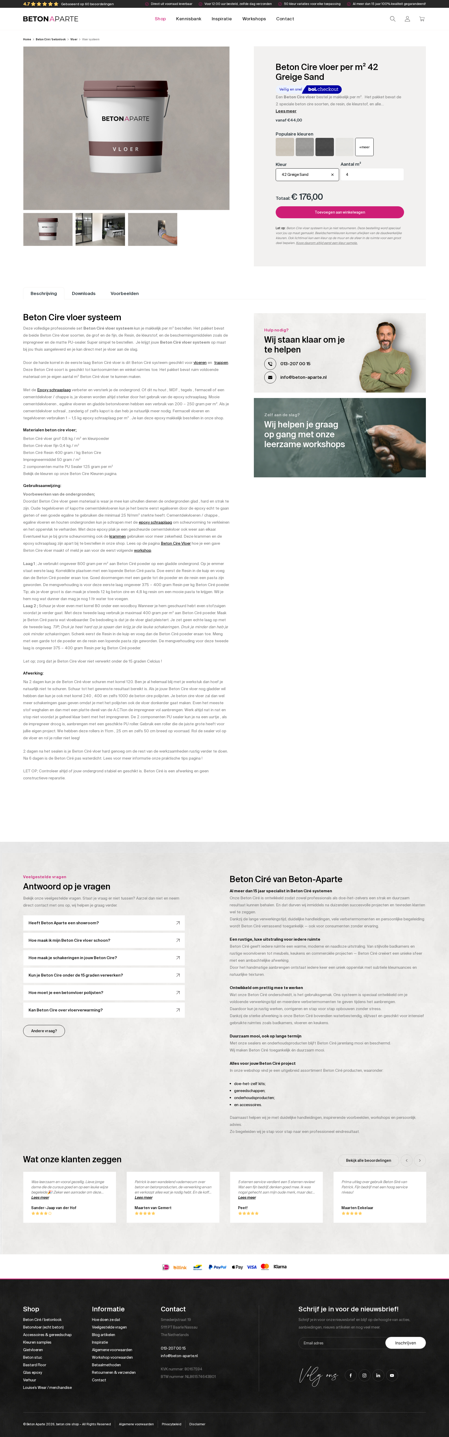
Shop (160, 19)
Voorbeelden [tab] (125, 293)
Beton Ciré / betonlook (51, 39)
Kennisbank (188, 19)
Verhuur (29, 1380)
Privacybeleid (171, 1424)
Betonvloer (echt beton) (43, 1327)
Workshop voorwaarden (112, 1357)
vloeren (200, 362)
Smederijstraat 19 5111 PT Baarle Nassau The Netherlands (179, 1327)
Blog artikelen (103, 1334)
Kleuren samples (37, 1342)
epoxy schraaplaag (155, 522)
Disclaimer (197, 1424)
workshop (142, 550)
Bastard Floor (34, 1365)
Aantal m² (351, 164)
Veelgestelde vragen (109, 1327)
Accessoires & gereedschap (47, 1334)
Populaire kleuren (294, 134)
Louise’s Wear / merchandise (47, 1387)
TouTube (392, 1375)
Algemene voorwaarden (112, 1350)
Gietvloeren (33, 1350)
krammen (117, 536)
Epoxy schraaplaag (54, 390)
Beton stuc (32, 1357)
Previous (407, 1160)
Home (27, 39)
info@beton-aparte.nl (303, 377)
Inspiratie (222, 19)
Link (340, 437)
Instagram (365, 1375)
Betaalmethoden (106, 1365)
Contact (285, 19)
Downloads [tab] (84, 293)
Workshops (254, 19)
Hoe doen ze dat (106, 1319)
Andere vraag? (44, 1031)
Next (420, 1160)
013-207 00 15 (295, 364)
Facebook (351, 1375)
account (407, 19)
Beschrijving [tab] (44, 293)
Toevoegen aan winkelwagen (340, 212)
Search (392, 19)
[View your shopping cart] (422, 19)
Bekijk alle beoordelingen (368, 1160)
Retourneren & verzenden (114, 1372)
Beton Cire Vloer (176, 543)
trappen (221, 362)
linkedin (378, 1375)
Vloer (73, 39)
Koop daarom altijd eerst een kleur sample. (327, 243)
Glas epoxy (32, 1372)
